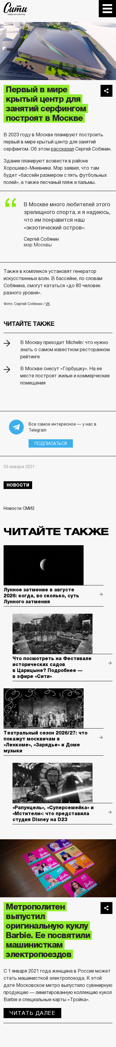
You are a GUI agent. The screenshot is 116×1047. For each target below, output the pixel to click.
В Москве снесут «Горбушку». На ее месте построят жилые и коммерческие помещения (65, 375)
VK (48, 304)
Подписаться (51, 443)
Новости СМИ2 (19, 508)
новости (18, 485)
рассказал (62, 148)
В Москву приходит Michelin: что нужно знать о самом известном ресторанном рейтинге (65, 349)
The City (16, 8)
